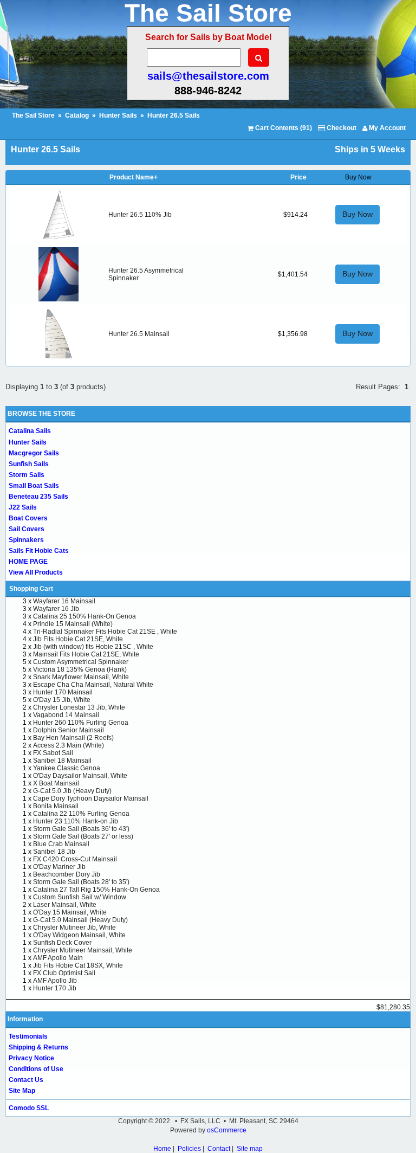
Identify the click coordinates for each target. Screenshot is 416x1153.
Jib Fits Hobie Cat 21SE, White (78, 639)
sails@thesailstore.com (208, 76)
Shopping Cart (31, 588)
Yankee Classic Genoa (66, 768)
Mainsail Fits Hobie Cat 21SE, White (86, 654)
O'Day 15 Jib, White (61, 700)
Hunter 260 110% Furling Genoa (80, 722)
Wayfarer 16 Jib (56, 609)
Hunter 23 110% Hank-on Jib (75, 821)
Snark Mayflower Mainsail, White (81, 677)
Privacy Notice (31, 1058)
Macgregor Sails (34, 453)
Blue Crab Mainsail (61, 844)
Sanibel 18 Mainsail (62, 760)
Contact (218, 1148)
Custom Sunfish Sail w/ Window (79, 897)
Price (298, 177)
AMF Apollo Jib (55, 980)
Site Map (22, 1090)
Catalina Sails (30, 431)
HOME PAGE (28, 561)
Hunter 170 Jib (54, 988)
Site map (250, 1148)
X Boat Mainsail (56, 783)
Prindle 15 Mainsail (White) (73, 624)
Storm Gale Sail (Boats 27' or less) (83, 836)
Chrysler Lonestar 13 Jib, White (79, 707)
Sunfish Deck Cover (62, 942)
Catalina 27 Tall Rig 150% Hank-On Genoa (96, 889)
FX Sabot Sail (53, 753)
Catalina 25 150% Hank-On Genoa (84, 616)
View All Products (36, 572)
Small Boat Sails (34, 485)
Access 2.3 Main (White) (68, 745)
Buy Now (357, 214)
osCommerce (226, 1130)
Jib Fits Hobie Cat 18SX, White (78, 965)
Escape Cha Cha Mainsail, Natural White (93, 684)
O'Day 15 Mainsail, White (70, 912)
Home (162, 1148)
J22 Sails (23, 507)
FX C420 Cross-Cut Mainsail (75, 859)
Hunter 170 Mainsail (63, 692)
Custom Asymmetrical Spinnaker (80, 662)
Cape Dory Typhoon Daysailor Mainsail (90, 798)
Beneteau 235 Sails (38, 496)
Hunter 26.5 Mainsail (139, 334)
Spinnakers (26, 540)
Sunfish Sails (29, 464)
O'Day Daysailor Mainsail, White (80, 776)
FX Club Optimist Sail (64, 973)
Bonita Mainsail (56, 806)
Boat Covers (28, 518)
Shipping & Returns (38, 1047)
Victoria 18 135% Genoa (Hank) (80, 669)
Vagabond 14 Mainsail (66, 715)
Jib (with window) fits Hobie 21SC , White (93, 646)
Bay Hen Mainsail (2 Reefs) (73, 738)
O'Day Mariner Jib (59, 867)
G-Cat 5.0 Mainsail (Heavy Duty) (80, 920)
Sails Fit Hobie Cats (39, 551)
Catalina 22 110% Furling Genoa (81, 813)
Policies (189, 1148)
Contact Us (26, 1080)
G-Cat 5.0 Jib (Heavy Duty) (72, 791)
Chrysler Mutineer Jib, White (74, 927)
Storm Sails (26, 475)
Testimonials (28, 1036)
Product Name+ (133, 177)
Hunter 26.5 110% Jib (140, 214)
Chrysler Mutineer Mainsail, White (82, 950)
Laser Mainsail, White (64, 905)
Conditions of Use (36, 1069)
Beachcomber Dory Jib (66, 874)
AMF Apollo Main (58, 958)
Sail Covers (26, 529)
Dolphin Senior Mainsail (68, 730)
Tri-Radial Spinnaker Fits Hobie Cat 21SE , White (105, 631)
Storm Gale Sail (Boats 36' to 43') (81, 829)
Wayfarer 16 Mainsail (64, 601)
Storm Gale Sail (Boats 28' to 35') (81, 882)
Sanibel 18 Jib (54, 851)
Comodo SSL (29, 1108)
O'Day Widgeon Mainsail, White (79, 935)
